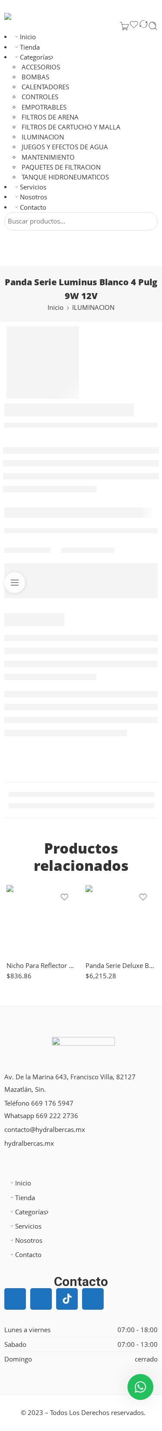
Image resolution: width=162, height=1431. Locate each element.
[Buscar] (153, 26)
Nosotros (33, 197)
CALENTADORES (45, 87)
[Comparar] (143, 26)
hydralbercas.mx (29, 1143)
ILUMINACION (43, 137)
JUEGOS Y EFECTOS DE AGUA (65, 147)
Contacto (33, 207)
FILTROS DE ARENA (50, 117)
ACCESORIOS (41, 67)
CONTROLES (40, 97)
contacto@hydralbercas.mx (44, 1129)
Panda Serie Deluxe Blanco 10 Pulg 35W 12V (121, 965)
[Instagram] (41, 1299)
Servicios (33, 187)
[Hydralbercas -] (27, 16)
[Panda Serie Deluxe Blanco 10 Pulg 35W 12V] (121, 920)
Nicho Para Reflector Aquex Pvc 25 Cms (41, 965)
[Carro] (124, 26)
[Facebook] (15, 1299)
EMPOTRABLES (44, 107)
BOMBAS (35, 77)
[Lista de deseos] (134, 26)
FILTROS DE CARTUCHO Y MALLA (71, 127)
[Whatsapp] (93, 1299)
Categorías (35, 57)
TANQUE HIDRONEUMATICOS (65, 177)
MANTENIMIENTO (48, 157)
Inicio (28, 37)
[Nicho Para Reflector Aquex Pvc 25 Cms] (41, 920)
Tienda (30, 47)
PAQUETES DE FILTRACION (61, 167)
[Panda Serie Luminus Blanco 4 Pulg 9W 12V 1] (42, 362)
